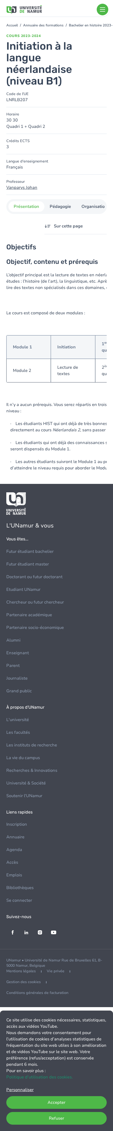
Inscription (16, 824)
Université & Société (26, 783)
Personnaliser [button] (20, 1090)
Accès (12, 862)
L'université (17, 720)
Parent (13, 666)
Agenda (14, 850)
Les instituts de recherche (31, 745)
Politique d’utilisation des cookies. (39, 1077)
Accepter (56, 1102)
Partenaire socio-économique (35, 627)
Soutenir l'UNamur (24, 796)
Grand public (19, 691)
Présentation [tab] (26, 206)
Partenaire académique (29, 615)
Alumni (13, 640)
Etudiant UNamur (23, 589)
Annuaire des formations (43, 25)
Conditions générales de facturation (37, 992)
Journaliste (17, 678)
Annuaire (15, 837)
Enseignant (17, 653)
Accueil (12, 25)
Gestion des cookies (23, 981)
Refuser (56, 1118)
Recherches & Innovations (31, 770)
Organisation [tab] (94, 206)
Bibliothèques (20, 888)
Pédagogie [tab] (60, 206)
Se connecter (19, 900)
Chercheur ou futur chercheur (35, 602)
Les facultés (18, 732)
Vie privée (55, 971)
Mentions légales (21, 971)
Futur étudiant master (27, 564)
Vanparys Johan (21, 187)
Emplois (14, 875)
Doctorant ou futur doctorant (34, 577)
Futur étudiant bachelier (30, 551)
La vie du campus (23, 758)
